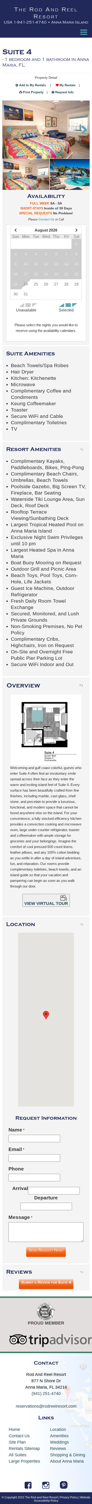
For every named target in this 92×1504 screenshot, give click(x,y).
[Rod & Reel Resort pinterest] (63, 1487)
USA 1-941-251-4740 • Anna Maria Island (46, 22)
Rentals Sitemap (24, 1448)
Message (19, 1217)
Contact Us (46, 219)
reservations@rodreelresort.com (46, 1406)
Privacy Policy (69, 1497)
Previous (9, 129)
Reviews (58, 1448)
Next (82, 129)
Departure (46, 1197)
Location (58, 1429)
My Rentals (67, 85)
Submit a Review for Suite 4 (46, 1282)
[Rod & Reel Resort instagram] (46, 1487)
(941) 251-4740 (46, 1393)
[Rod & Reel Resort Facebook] (28, 1487)
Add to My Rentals (32, 85)
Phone (16, 1168)
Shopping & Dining (67, 1455)
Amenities (59, 1435)
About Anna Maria (67, 1461)
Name (15, 1129)
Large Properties (24, 1461)
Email (15, 1149)
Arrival (20, 1188)
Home (14, 1429)
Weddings (59, 1442)
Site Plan (17, 1442)
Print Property (33, 92)
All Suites (17, 1455)
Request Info (64, 92)
